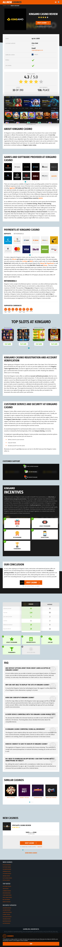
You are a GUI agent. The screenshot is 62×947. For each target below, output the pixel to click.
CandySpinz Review (7, 912)
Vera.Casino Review (7, 897)
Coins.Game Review (7, 895)
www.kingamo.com (31, 124)
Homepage (4, 5)
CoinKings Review (7, 890)
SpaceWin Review (7, 893)
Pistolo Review (6, 880)
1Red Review (5, 888)
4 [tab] (32, 182)
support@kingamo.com (37, 50)
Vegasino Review (7, 919)
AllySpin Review (6, 923)
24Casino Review (6, 910)
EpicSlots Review (7, 864)
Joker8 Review (38, 797)
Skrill (31, 261)
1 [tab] (25, 182)
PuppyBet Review (7, 867)
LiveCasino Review (7, 886)
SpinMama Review (7, 871)
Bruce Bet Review (51, 797)
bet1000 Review (6, 899)
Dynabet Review (6, 914)
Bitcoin (14, 259)
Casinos (8, 5)
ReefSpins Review (7, 921)
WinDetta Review (7, 901)
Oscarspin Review (7, 869)
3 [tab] (30, 182)
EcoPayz (24, 261)
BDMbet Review (24, 797)
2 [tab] (27, 182)
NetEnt (41, 198)
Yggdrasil (12, 188)
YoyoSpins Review (7, 873)
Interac (45, 265)
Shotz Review (11, 797)
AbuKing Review (6, 875)
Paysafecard (50, 263)
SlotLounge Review (7, 878)
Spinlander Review (7, 916)
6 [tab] (36, 182)
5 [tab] (34, 182)
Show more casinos (31, 853)
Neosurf (42, 263)
